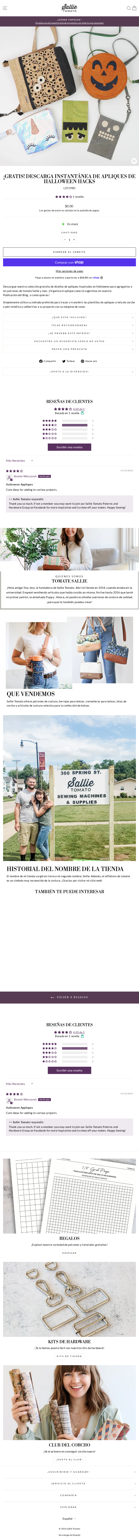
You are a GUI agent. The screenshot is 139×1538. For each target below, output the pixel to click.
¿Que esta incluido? (69, 317)
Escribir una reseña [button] (69, 447)
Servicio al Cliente (69, 1483)
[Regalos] (69, 1196)
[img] (14, 471)
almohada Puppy (43, 597)
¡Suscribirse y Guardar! (68, 1471)
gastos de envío (52, 210)
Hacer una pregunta (69, 349)
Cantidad (69, 232)
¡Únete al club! (69, 1459)
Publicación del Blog (15, 295)
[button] (64, 196)
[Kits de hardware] (69, 1299)
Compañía (68, 1495)
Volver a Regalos (72, 997)
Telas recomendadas (69, 325)
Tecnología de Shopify (69, 1535)
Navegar (69, 1253)
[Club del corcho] (69, 1402)
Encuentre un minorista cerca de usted (69, 341)
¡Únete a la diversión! (69, 371)
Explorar (68, 1507)
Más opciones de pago (69, 271)
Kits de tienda (69, 1356)
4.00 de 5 (79, 409)
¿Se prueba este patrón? (69, 333)
